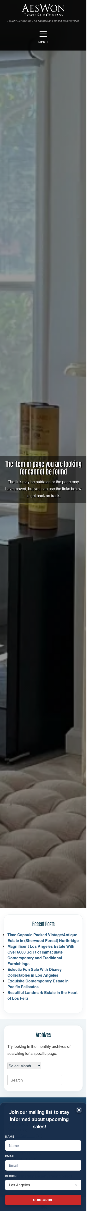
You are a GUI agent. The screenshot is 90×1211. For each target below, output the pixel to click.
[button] (43, 37)
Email (10, 1156)
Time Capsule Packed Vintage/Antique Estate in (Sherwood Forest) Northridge (43, 937)
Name (9, 1136)
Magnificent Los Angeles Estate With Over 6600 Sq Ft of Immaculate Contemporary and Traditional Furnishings (40, 954)
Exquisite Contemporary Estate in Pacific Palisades (38, 983)
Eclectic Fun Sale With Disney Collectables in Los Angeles (34, 972)
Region (11, 1176)
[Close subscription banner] (79, 1110)
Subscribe (43, 1200)
